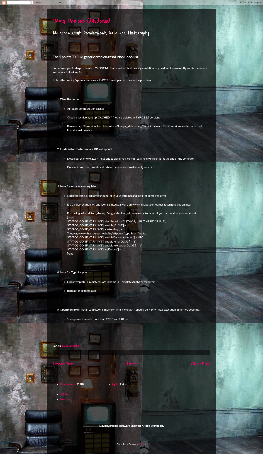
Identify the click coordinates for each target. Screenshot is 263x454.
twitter (64, 394)
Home (132, 363)
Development (70, 345)
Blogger (142, 444)
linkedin (65, 399)
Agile (115, 384)
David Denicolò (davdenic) (81, 21)
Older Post (200, 363)
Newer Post (63, 363)
